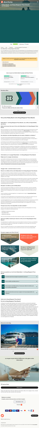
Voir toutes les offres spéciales (19, 112)
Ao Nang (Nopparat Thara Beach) (21, 47)
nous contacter (35, 424)
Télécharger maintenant (19, 379)
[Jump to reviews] (19, 44)
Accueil (2, 47)
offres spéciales (27, 130)
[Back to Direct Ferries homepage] (6, 2)
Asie (6, 47)
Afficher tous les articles (19, 353)
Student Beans (25, 143)
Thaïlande (11, 47)
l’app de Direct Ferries (32, 193)
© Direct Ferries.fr (3, 422)
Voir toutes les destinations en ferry (9, 66)
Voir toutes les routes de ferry (7, 63)
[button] (20, 276)
